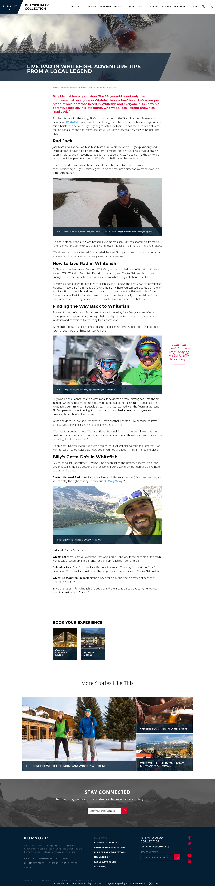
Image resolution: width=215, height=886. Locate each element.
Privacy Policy (48, 880)
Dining (131, 6)
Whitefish (72, 122)
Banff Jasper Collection (109, 847)
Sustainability (64, 858)
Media (27, 867)
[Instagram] (189, 849)
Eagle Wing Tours (105, 862)
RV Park (119, 6)
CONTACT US (162, 847)
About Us (29, 858)
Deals (141, 6)
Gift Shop (153, 6)
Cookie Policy (138, 883)
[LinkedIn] (189, 861)
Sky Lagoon (101, 857)
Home (55, 88)
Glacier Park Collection (109, 852)
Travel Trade (69, 863)
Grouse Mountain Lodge (82, 88)
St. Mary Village (114, 481)
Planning (180, 6)
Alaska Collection (105, 842)
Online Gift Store (34, 863)
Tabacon (99, 866)
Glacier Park (76, 6)
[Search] (211, 7)
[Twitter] (189, 844)
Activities (106, 6)
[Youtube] (189, 855)
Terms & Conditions (84, 880)
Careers (194, 6)
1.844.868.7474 (148, 847)
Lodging (92, 6)
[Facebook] (189, 838)
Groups (166, 6)
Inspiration (45, 858)
